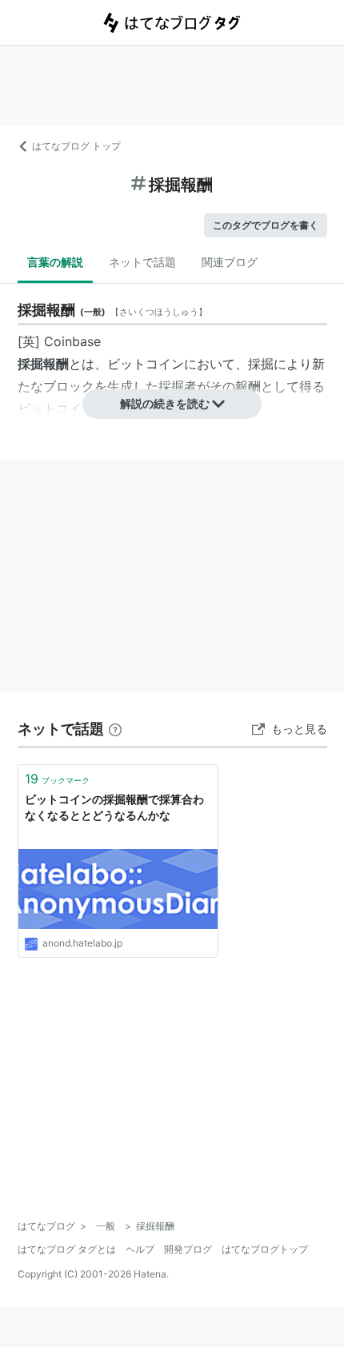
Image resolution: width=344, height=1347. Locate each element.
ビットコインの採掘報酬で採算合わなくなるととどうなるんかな (114, 807)
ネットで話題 (142, 262)
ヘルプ (140, 1249)
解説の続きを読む (165, 403)
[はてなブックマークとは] (115, 728)
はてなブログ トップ (76, 146)
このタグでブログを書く (265, 225)
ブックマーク (57, 779)
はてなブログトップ (265, 1249)
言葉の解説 (55, 262)
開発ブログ (188, 1249)
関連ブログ (230, 262)
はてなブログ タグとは (67, 1249)
